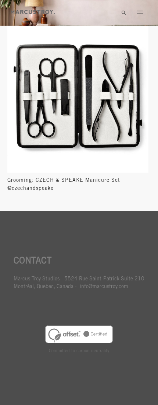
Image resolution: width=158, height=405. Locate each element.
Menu (140, 13)
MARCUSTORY (33, 12)
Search (123, 13)
